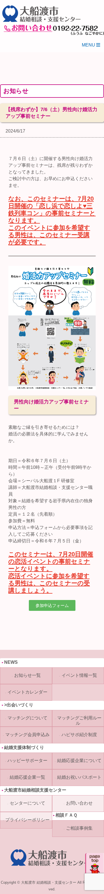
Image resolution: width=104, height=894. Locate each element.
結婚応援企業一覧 (27, 777)
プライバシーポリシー (27, 819)
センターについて (27, 803)
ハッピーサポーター (27, 760)
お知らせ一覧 (27, 675)
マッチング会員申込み (27, 734)
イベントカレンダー (27, 692)
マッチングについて (27, 718)
